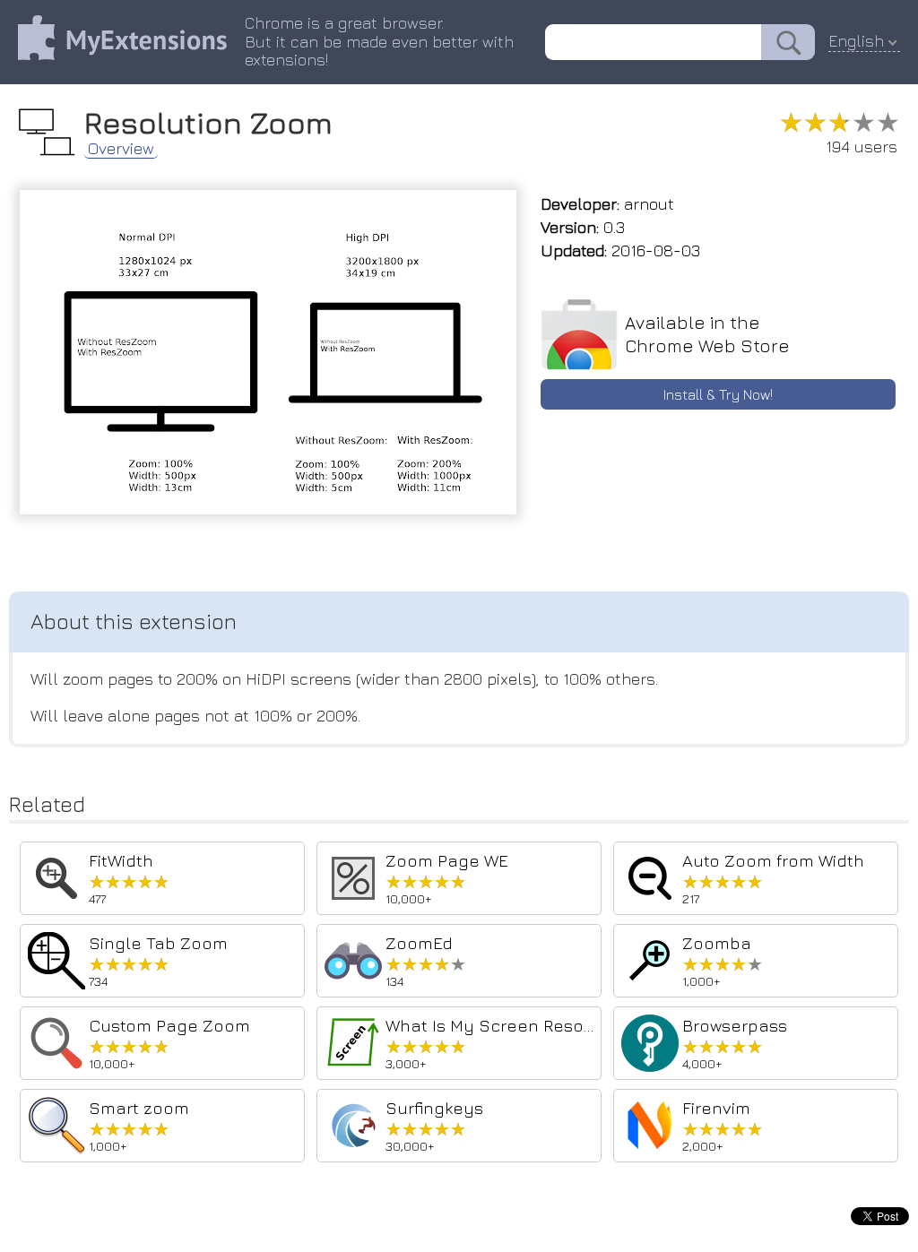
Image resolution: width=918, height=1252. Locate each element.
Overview (121, 149)
